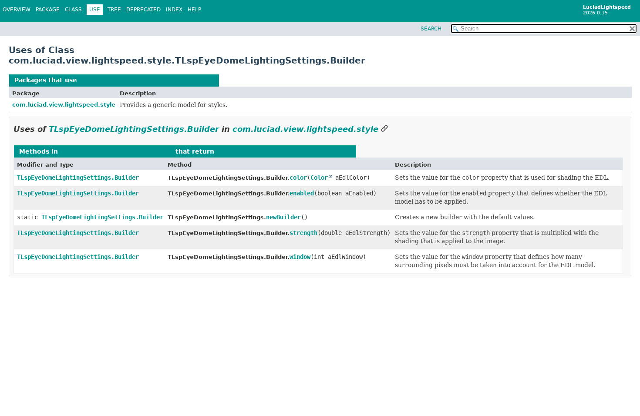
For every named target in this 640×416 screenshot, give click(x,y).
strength (303, 232)
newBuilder (283, 217)
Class (73, 10)
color (298, 177)
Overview (16, 10)
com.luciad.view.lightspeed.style (63, 104)
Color (319, 177)
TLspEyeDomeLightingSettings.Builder (146, 80)
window (300, 256)
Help (194, 10)
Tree (114, 10)
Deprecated (143, 10)
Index (174, 10)
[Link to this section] (384, 129)
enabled (302, 193)
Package (48, 10)
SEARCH (431, 29)
